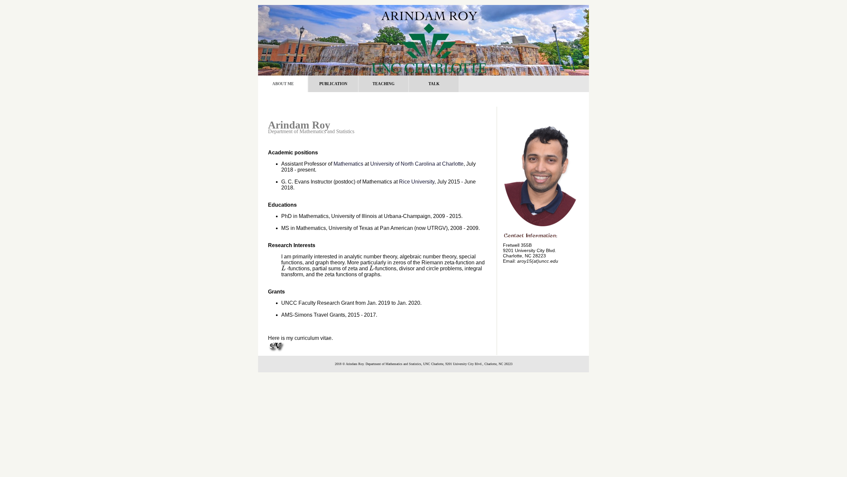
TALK (433, 83)
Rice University (416, 182)
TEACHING (383, 83)
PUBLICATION (333, 83)
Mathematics (348, 164)
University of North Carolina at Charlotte (417, 164)
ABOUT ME (283, 83)
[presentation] (283, 268)
